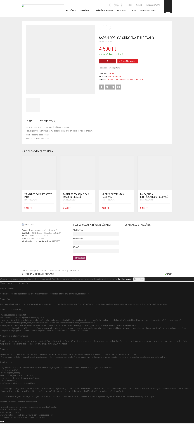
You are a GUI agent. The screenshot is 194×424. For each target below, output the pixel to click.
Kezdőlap (71, 10)
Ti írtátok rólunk (104, 10)
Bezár (2, 421)
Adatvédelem (74, 271)
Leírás (29, 121)
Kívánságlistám (152, 5)
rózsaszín (134, 80)
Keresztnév (78, 238)
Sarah (141, 80)
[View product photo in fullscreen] (90, 89)
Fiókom (139, 5)
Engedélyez (139, 279)
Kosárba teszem (129, 61)
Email (76, 247)
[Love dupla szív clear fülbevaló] (101, 27)
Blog (134, 10)
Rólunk (129, 5)
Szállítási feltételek (58, 271)
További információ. (125, 279)
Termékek (84, 10)
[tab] (31, 121)
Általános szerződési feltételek (34, 271)
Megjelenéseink (148, 10)
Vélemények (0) (48, 121)
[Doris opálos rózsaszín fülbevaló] (108, 27)
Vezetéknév (78, 230)
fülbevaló (109, 80)
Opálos (126, 80)
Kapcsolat (122, 10)
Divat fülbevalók (105, 42)
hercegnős (118, 80)
